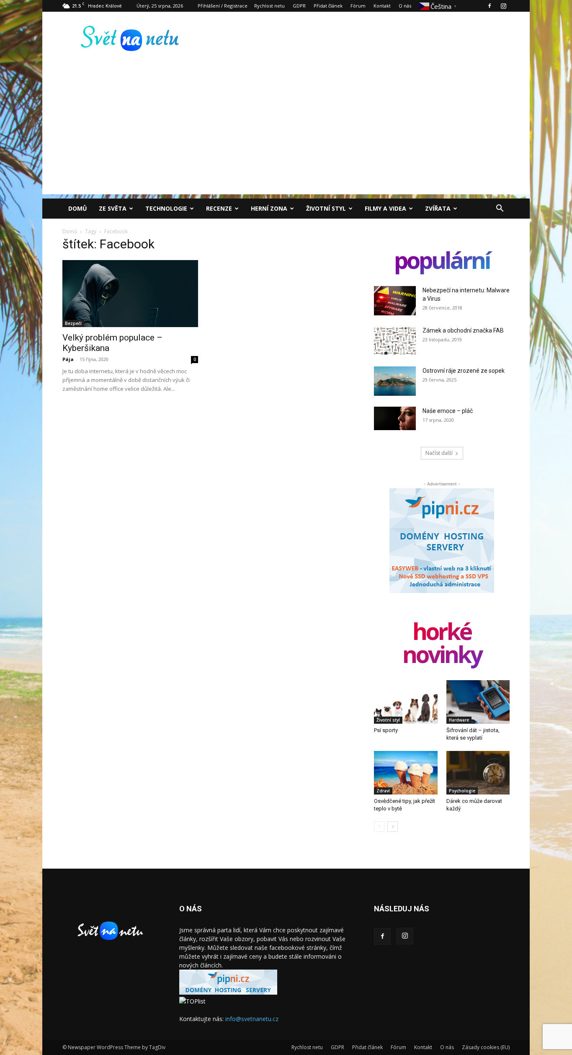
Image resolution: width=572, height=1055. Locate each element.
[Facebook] (489, 6)
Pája (68, 359)
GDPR (299, 6)
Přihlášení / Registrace (222, 6)
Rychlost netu (269, 6)
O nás (405, 6)
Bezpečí (73, 323)
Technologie (166, 208)
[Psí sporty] (406, 702)
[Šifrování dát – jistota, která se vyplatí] (478, 702)
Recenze (219, 208)
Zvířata (438, 208)
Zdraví (383, 791)
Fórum (358, 6)
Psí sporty (386, 730)
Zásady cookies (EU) (486, 1047)
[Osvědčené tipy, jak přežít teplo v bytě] (406, 772)
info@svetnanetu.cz (251, 1019)
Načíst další (439, 453)
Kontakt (382, 6)
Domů (77, 208)
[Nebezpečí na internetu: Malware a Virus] (395, 300)
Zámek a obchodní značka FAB (463, 330)
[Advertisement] (286, 135)
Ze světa (112, 208)
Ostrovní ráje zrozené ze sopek (464, 370)
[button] (500, 209)
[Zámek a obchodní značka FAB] (395, 341)
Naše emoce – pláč (448, 411)
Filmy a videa (385, 208)
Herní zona (269, 208)
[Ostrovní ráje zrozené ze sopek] (395, 381)
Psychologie (462, 791)
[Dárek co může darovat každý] (478, 772)
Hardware (459, 720)
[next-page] (392, 826)
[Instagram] (503, 6)
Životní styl (326, 208)
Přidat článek (328, 6)
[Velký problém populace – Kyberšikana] (130, 293)
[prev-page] (379, 826)
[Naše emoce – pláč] (395, 418)
